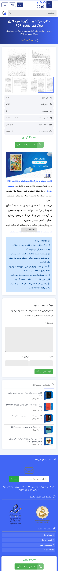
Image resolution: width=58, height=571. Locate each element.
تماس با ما (47, 540)
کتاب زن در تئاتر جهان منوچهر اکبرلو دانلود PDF (25, 394)
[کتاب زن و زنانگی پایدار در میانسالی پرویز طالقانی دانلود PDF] (47, 441)
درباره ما (48, 535)
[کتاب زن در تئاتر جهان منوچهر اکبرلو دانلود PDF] (47, 395)
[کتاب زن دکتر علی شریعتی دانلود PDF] (47, 430)
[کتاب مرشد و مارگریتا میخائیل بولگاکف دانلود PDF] (29, 62)
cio (7, 111)
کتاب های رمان (12, 124)
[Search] (11, 13)
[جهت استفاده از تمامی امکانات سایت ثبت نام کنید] (20, 5)
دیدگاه (49, 323)
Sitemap (49, 550)
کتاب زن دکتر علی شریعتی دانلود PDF (26, 427)
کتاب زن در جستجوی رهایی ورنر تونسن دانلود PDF (23, 406)
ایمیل (25, 356)
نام (50, 356)
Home (49, 31)
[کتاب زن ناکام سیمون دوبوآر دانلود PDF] (47, 418)
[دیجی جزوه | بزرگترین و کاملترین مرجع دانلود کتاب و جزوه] (43, 4)
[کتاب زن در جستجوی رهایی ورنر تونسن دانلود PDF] (47, 407)
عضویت (14, 479)
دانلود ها (40, 31)
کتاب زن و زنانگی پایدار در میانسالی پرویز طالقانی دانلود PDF (25, 440)
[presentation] (6, 85)
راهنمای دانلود (46, 545)
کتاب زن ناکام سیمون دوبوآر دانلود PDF (26, 416)
